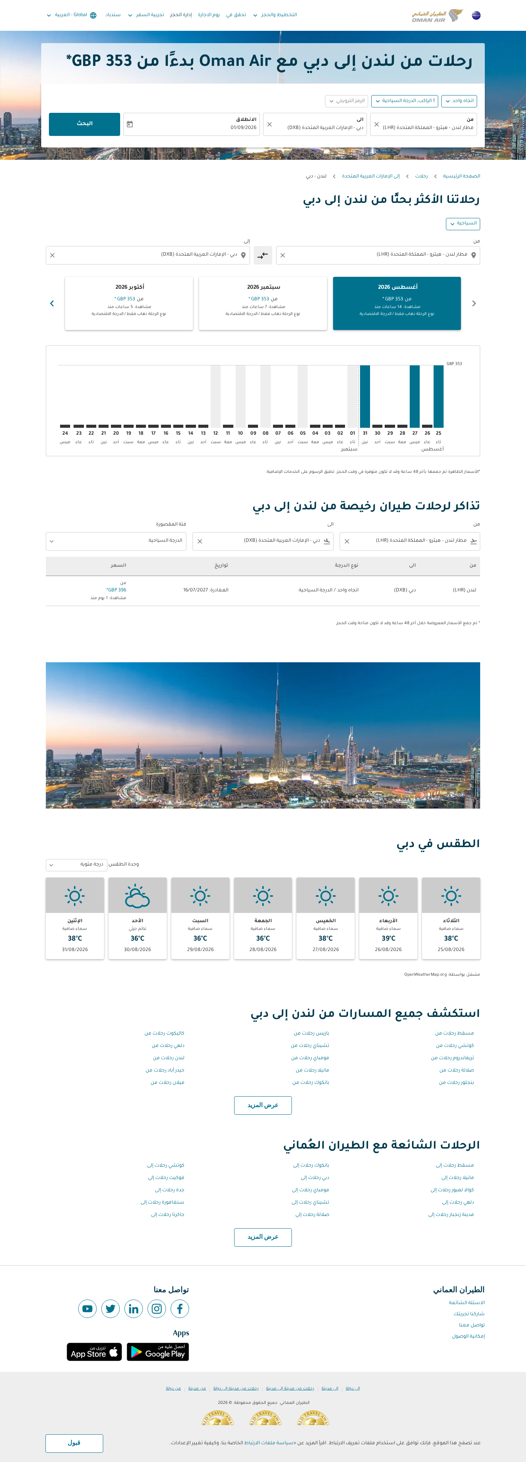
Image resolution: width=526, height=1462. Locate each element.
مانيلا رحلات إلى (457, 1178)
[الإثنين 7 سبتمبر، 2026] (278, 426)
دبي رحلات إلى (315, 1178)
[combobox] (427, 128)
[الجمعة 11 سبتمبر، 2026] (228, 426)
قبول (74, 1443)
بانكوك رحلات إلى (311, 1166)
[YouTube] (87, 1309)
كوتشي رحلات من (455, 1046)
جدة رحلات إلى (169, 1190)
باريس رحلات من (311, 1034)
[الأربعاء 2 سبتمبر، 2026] (340, 426)
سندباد (113, 15)
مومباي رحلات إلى (310, 1190)
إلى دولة (353, 1389)
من (470, 120)
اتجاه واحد (463, 101)
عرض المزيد (263, 1105)
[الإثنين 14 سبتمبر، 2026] (191, 426)
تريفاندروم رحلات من (452, 1058)
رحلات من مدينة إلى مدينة (290, 1389)
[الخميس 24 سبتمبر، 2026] (65, 426)
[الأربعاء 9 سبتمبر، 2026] (253, 426)
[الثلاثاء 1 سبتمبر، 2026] (352, 396)
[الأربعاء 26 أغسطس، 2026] (427, 426)
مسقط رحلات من (454, 1034)
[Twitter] (110, 1309)
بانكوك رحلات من (310, 1083)
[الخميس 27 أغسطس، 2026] (415, 396)
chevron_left (474, 303)
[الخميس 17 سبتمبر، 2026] (153, 426)
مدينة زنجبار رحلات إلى (451, 1215)
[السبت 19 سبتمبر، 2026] (129, 426)
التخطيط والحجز (274, 15)
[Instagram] (156, 1309)
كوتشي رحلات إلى (165, 1166)
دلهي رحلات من (168, 1046)
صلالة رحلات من (456, 1070)
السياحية (467, 223)
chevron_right (52, 303)
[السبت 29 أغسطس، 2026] (390, 426)
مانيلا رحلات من (312, 1070)
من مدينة (197, 1389)
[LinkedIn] (133, 1309)
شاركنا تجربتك (469, 1314)
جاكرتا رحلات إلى (167, 1215)
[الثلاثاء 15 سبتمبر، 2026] (178, 426)
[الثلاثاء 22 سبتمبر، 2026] (91, 426)
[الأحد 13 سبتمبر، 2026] (203, 426)
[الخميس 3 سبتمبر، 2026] (328, 426)
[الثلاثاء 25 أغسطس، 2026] (439, 396)
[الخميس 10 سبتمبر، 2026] (241, 396)
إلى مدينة (330, 1389)
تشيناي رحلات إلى (310, 1203)
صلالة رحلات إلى (312, 1215)
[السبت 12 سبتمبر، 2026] (216, 396)
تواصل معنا (472, 1325)
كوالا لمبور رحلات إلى (452, 1190)
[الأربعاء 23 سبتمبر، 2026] (79, 426)
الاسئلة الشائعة (467, 1303)
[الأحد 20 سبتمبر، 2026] (116, 426)
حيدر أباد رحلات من (165, 1070)
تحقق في (236, 15)
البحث (85, 124)
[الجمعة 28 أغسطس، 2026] (402, 426)
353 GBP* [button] (99, 63)
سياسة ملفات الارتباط (268, 1443)
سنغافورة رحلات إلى (162, 1203)
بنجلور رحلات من (456, 1083)
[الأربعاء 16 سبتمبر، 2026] (166, 426)
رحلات (421, 176)
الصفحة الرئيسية (461, 176)
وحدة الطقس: (123, 864)
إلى (247, 242)
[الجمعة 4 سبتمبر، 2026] (315, 426)
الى (360, 120)
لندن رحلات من (168, 1058)
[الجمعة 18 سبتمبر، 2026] (141, 426)
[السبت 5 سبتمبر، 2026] (303, 396)
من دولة (173, 1389)
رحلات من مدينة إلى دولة (236, 1389)
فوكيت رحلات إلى (166, 1178)
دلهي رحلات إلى (458, 1203)
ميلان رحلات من (167, 1083)
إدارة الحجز (181, 15)
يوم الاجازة (209, 15)
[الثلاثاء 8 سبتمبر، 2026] (265, 396)
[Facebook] (180, 1309)
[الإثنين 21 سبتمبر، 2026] (104, 426)
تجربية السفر (145, 15)
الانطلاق (246, 120)
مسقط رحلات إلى (455, 1166)
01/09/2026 (243, 128)
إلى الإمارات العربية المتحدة (371, 176)
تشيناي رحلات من (310, 1046)
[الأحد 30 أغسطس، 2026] (377, 426)
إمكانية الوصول (468, 1337)
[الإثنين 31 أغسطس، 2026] (365, 396)
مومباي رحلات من (310, 1058)
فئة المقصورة (171, 525)
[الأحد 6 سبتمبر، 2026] (290, 426)
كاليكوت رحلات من (164, 1034)
